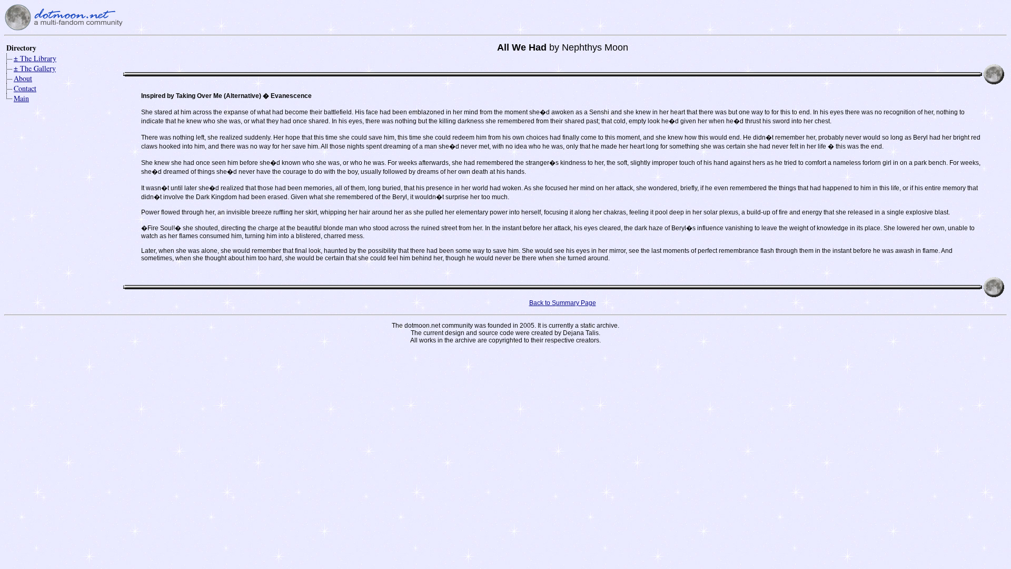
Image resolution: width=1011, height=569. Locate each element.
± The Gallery (35, 68)
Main (21, 98)
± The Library (35, 58)
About (23, 78)
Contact (25, 88)
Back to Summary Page (562, 303)
